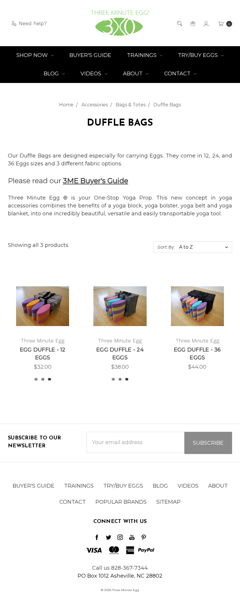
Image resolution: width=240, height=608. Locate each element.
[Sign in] (205, 23)
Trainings (142, 55)
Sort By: (166, 247)
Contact (178, 73)
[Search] (179, 23)
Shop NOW (32, 55)
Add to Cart (197, 322)
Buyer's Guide (90, 55)
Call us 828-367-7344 (120, 568)
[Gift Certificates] (192, 23)
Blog (52, 73)
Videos (91, 73)
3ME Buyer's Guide (95, 180)
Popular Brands (121, 502)
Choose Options (42, 319)
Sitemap (168, 502)
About (133, 73)
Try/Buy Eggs (198, 55)
